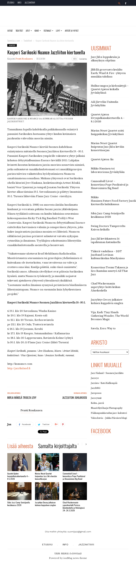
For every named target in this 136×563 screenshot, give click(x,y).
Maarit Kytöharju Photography (107, 408)
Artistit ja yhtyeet (71, 30)
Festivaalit (47, 30)
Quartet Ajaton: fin (102, 159)
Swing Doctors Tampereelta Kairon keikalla (108, 228)
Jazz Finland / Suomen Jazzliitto (107, 373)
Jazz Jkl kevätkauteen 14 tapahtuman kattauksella (105, 240)
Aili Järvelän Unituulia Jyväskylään (104, 103)
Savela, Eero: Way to (103, 328)
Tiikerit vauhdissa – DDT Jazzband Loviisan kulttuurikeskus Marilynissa (108, 255)
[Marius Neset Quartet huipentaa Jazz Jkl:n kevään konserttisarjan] (47, 462)
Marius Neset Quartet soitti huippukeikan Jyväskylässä (107, 132)
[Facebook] (125, 3)
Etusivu (10, 2)
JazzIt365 (95, 388)
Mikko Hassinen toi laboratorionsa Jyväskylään (108, 170)
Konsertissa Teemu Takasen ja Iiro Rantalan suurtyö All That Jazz (109, 271)
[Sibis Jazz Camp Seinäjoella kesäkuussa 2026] (19, 491)
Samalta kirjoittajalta (57, 446)
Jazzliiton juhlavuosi (74, 397)
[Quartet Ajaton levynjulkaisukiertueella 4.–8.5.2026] (19, 462)
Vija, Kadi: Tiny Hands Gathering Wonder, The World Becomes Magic (110, 316)
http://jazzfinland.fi (18, 368)
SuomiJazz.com (13, 40)
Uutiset (10, 30)
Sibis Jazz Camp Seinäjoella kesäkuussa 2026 (18, 503)
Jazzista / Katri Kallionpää (104, 383)
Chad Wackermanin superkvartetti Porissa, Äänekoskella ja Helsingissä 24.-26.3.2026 (74, 506)
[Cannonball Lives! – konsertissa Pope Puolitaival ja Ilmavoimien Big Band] (75, 462)
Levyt (58, 30)
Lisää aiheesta (20, 446)
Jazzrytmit (96, 398)
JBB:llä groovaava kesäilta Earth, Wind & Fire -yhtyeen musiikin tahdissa (108, 73)
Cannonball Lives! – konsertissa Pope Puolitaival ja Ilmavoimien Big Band (74, 476)
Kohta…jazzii (97, 403)
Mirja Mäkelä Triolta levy (21, 397)
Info (19, 2)
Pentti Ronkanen (24, 59)
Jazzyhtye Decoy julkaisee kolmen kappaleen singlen (45, 503)
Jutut (28, 30)
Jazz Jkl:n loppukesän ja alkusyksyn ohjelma (105, 59)
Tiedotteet (19, 30)
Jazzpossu (96, 393)
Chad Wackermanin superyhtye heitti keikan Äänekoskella (105, 287)
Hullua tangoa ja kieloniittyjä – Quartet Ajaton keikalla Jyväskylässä (110, 89)
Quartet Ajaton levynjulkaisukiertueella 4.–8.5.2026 (18, 476)
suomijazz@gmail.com (79, 531)
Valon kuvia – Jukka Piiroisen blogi (109, 418)
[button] (119, 3)
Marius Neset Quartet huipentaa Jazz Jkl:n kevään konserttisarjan (46, 476)
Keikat (36, 30)
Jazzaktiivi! (30, 2)
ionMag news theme (75, 558)
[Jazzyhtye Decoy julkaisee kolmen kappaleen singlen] (47, 491)
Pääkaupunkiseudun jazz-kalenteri (109, 413)
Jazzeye (95, 378)
